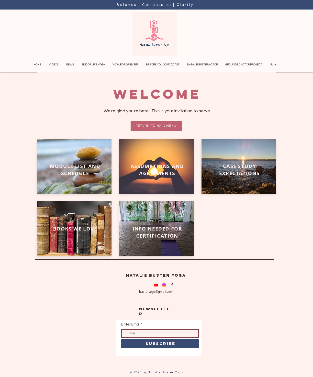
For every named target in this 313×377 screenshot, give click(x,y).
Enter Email (130, 324)
